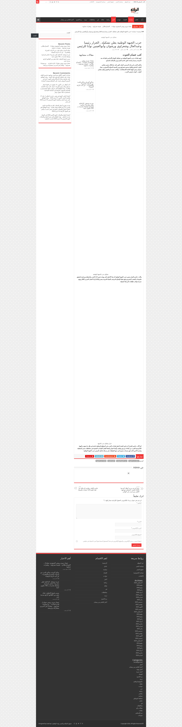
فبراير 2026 (139, 597)
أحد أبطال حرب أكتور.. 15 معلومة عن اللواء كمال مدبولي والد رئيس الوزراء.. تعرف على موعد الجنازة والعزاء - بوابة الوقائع (55, 86)
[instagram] (50, 2)
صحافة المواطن (138, 698)
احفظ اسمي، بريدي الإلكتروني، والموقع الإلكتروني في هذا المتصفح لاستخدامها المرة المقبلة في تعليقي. (112, 541)
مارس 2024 (139, 653)
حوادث (119, 20)
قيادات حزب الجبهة (101, 461)
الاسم (139, 521)
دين (141, 689)
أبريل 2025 (139, 621)
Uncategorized (138, 662)
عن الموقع (127, 2)
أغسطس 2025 (138, 612)
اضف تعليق (123, 49)
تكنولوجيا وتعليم (138, 681)
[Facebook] (56, 2)
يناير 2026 (140, 599)
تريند (85, 20)
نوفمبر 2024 (139, 633)
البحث (68, 32)
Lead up (48, 723)
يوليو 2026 (139, 585)
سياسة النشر (119, 2)
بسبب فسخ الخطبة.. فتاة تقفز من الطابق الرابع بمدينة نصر (49, 595)
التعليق (138, 503)
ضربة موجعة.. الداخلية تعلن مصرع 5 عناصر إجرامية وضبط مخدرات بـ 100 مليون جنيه (85, 106)
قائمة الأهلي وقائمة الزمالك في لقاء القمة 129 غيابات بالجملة (88, 488)
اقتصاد (125, 20)
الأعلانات (92, 2)
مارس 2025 (139, 624)
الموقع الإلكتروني (136, 534)
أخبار (113, 20)
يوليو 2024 (139, 643)
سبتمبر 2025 (139, 609)
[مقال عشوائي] (38, 19)
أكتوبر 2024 (139, 636)
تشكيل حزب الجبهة (134, 461)
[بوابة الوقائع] (134, 10)
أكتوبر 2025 (139, 607)
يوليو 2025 (139, 614)
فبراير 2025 (139, 626)
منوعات (140, 715)
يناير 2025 (140, 628)
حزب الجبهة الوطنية (122, 461)
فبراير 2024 (139, 655)
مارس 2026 (139, 595)
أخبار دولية (140, 669)
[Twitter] (54, 2)
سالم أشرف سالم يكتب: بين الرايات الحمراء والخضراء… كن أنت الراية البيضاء (85, 84)
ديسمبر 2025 (139, 602)
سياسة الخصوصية (100, 2)
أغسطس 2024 (138, 641)
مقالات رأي (139, 708)
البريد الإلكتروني (136, 528)
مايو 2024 (140, 648)
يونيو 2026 (139, 587)
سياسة (131, 20)
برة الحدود (79, 20)
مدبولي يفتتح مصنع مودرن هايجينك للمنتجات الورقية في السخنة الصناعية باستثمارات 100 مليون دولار (55, 90)
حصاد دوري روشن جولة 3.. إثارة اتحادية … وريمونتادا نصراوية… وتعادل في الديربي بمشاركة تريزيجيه (49, 605)
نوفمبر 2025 (139, 604)
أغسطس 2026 (138, 582)
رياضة (108, 20)
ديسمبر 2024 (139, 631)
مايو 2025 (140, 619)
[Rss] (58, 2)
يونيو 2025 (139, 616)
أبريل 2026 (139, 592)
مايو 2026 (140, 590)
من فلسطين (139, 713)
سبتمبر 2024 (139, 638)
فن (98, 20)
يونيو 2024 (139, 645)
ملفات (141, 710)
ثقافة (102, 20)
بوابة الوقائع (56, 723)
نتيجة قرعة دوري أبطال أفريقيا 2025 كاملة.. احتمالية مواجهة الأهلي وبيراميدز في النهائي (130, 489)
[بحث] (37, 1)
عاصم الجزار (111, 461)
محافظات (92, 20)
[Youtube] (52, 2)
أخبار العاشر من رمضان (67, 20)
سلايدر (131, 49)
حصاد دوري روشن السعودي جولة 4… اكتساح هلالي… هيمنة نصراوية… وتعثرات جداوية (106, 26)
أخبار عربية (139, 672)
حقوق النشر (110, 2)
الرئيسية (142, 19)
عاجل (136, 20)
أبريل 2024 (139, 650)
